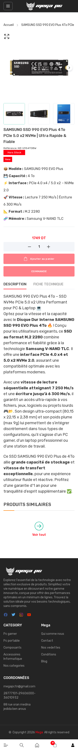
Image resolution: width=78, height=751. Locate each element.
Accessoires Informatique (12, 657)
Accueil (8, 25)
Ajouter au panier (42, 258)
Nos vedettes (50, 647)
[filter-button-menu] (8, 6)
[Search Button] (22, 745)
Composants (12, 647)
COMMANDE (39, 271)
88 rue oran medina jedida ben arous (17, 707)
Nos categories (13, 666)
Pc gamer (10, 634)
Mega (39, 732)
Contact (47, 641)
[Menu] (5, 745)
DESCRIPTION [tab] (14, 284)
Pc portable (11, 641)
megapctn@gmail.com (19, 686)
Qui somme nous (52, 634)
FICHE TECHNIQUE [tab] (48, 284)
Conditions (48, 654)
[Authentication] (73, 745)
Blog (44, 661)
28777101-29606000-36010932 (19, 695)
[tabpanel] (39, 394)
